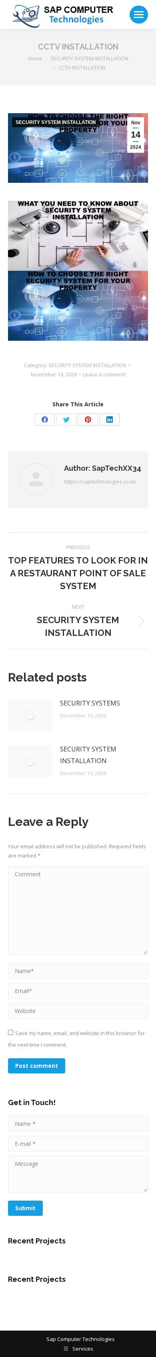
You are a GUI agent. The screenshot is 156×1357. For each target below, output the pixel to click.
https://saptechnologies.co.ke (100, 481)
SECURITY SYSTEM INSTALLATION (56, 122)
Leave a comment (104, 374)
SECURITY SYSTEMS (90, 703)
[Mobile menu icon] (139, 15)
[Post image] (30, 715)
